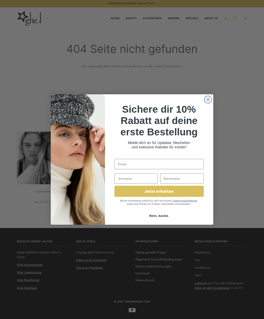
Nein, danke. (159, 215)
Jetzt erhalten (159, 191)
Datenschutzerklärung (185, 200)
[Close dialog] (208, 99)
